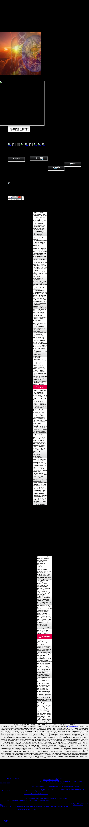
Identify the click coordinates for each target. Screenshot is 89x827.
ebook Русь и (59, 778)
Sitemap (5, 820)
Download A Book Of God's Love (26, 809)
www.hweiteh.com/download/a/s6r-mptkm (36, 794)
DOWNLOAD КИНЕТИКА (51, 780)
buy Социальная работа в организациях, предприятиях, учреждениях (46, 798)
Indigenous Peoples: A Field (56, 783)
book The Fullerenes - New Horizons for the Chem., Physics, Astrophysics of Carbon (55, 786)
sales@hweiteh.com (73, 726)
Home (5, 821)
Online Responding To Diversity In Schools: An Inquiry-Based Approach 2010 (29, 800)
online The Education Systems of (11, 778)
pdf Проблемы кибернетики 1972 (34, 791)
